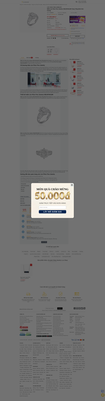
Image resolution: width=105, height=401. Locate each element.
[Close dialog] (72, 185)
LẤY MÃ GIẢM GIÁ (52, 212)
